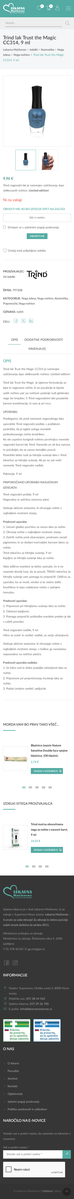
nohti (20, 312)
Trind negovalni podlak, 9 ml (20, 494)
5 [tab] (50, 787)
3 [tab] (37, 787)
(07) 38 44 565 (35, 998)
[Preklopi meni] (68, 8)
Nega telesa (29, 298)
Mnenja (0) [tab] (37, 348)
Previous (10, 111)
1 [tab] (23, 787)
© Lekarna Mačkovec (26, 1191)
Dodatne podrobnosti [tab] (43, 339)
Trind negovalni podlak (30, 424)
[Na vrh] (67, 1192)
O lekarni (13, 1063)
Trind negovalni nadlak (29, 465)
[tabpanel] (37, 760)
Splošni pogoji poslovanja (23, 1101)
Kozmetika (61, 298)
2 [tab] (30, 787)
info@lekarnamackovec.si (36, 1009)
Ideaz (57, 1191)
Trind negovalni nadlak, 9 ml (20, 630)
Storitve (12, 1078)
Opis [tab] (14, 339)
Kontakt (12, 1086)
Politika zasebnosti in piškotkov (27, 1109)
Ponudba (13, 1071)
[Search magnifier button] (67, 23)
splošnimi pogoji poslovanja (41, 227)
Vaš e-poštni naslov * (16, 1147)
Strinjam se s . (33, 227)
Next (63, 111)
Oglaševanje (15, 1094)
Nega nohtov (45, 298)
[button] (24, 250)
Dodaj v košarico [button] (46, 771)
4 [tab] (43, 787)
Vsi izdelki (9, 277)
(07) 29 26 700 (39, 1004)
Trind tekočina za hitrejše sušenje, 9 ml (27, 553)
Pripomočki (10, 303)
